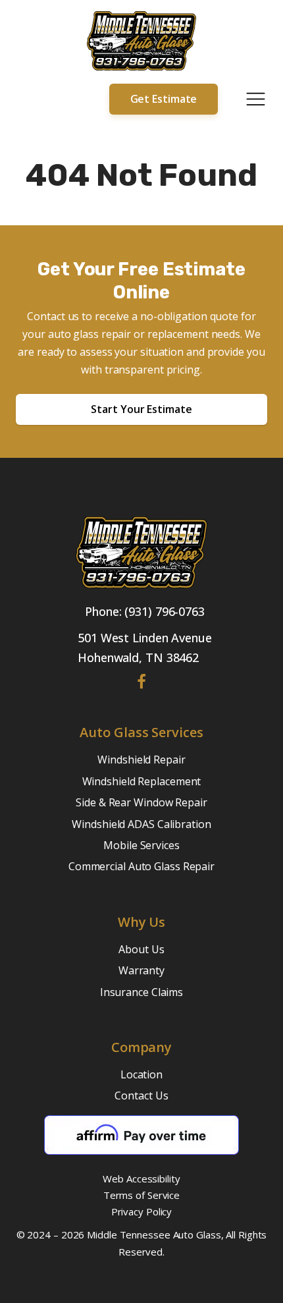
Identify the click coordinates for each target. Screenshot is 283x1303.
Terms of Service (141, 1195)
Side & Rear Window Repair (141, 802)
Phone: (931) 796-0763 (145, 611)
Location (141, 1074)
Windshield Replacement (141, 781)
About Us (141, 949)
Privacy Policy (141, 1211)
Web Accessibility (141, 1178)
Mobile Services (141, 845)
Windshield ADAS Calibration (141, 824)
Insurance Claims (141, 992)
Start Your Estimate (141, 409)
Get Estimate (163, 99)
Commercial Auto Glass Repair (141, 866)
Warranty (141, 970)
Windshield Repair (141, 759)
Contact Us (141, 1095)
